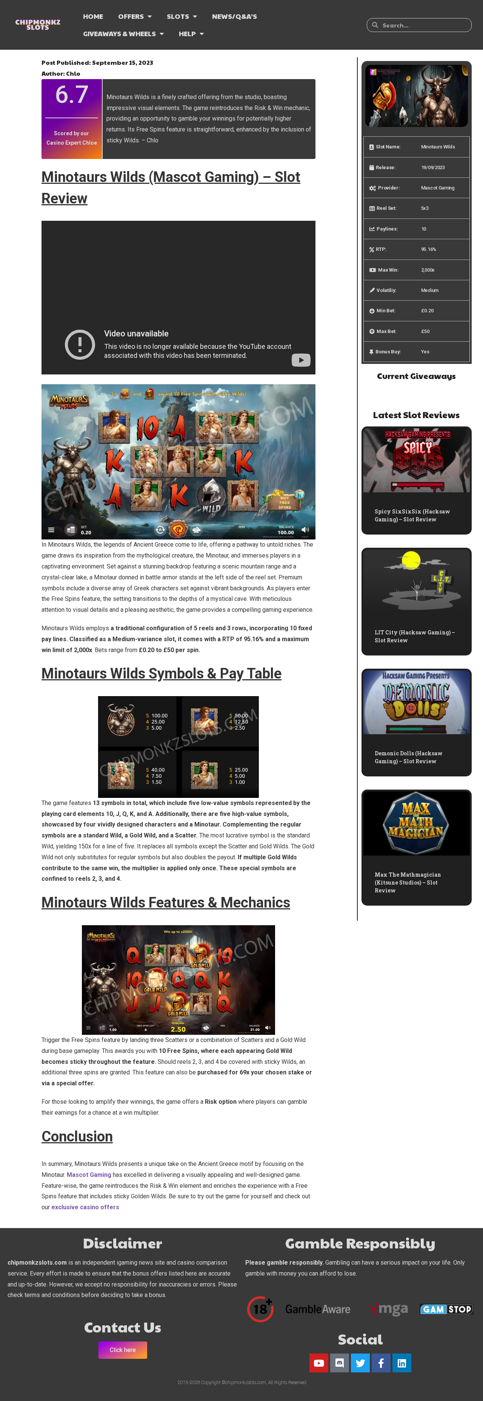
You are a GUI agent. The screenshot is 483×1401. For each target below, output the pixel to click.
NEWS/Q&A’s (234, 16)
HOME (93, 16)
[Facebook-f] (381, 1363)
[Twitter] (360, 1363)
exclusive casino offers (85, 1207)
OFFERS (131, 16)
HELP (187, 33)
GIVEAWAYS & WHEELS (119, 33)
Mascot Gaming (89, 1174)
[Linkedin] (401, 1363)
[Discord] (339, 1363)
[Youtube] (318, 1363)
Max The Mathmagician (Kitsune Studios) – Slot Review (408, 882)
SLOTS (178, 16)
